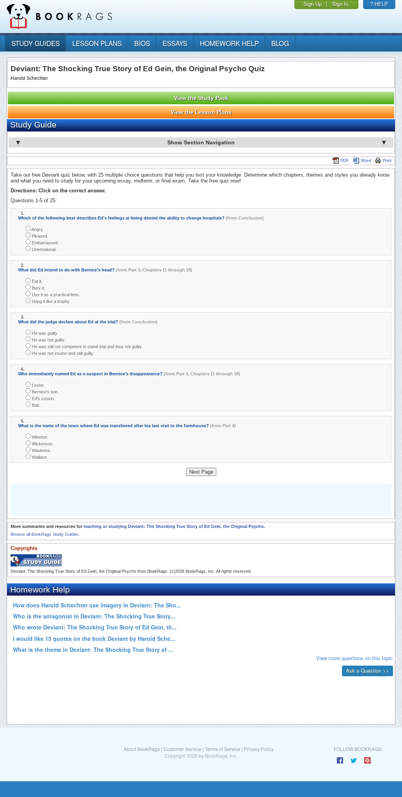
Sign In (340, 3)
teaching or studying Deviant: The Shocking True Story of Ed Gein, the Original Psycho (174, 526)
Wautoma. (41, 450)
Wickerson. (42, 443)
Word (366, 160)
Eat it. (36, 281)
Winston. (39, 437)
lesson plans (97, 43)
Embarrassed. (45, 242)
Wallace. (39, 457)
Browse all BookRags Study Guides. (45, 534)
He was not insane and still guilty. (62, 353)
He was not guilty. (48, 340)
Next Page (201, 472)
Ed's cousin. (43, 398)
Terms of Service (222, 748)
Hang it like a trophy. (50, 301)
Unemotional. (44, 249)
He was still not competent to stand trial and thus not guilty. (87, 346)
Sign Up (312, 3)
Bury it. (38, 288)
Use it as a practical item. (55, 294)
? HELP (379, 3)
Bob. (35, 405)
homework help (229, 43)
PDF (344, 160)
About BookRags (142, 748)
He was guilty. (44, 333)
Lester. (38, 385)
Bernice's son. (45, 391)
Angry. (37, 229)
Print (387, 160)
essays (175, 43)
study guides (35, 43)
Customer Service (182, 748)
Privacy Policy (259, 748)
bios (142, 43)
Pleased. (39, 236)
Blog (280, 43)
